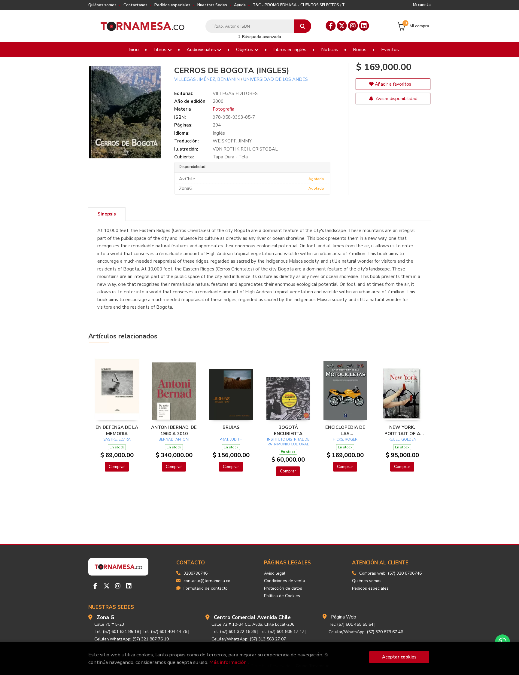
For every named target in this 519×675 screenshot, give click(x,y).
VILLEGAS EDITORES (235, 93)
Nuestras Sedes (212, 5)
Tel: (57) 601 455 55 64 (351, 624)
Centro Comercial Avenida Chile (252, 617)
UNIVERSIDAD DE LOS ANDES (275, 79)
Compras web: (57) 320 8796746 (390, 573)
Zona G (105, 617)
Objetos (245, 49)
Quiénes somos (102, 5)
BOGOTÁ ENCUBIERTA (288, 430)
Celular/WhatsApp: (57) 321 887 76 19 (131, 639)
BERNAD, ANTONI (174, 439)
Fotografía (223, 109)
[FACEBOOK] (331, 26)
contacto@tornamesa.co (207, 581)
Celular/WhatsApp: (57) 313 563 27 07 (248, 639)
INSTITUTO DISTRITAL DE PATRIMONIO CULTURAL (288, 442)
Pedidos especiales (172, 5)
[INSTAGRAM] (353, 26)
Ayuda (240, 5)
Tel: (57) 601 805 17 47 (282, 631)
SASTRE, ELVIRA (117, 439)
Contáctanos (135, 5)
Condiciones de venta (284, 581)
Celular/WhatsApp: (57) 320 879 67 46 (366, 632)
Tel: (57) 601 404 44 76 (164, 631)
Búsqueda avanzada (261, 37)
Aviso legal (274, 573)
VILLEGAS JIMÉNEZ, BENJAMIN (207, 79)
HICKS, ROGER (345, 439)
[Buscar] (302, 26)
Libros (160, 49)
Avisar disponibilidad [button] (396, 99)
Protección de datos (283, 588)
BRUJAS (231, 427)
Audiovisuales (202, 49)
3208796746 (196, 573)
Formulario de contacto (206, 588)
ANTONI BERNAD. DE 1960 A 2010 (174, 430)
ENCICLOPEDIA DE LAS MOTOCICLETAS (345, 430)
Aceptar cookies (399, 657)
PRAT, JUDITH (231, 439)
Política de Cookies (282, 596)
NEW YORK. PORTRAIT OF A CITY (402, 430)
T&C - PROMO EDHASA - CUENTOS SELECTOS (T (299, 5)
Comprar (117, 466)
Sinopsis (107, 214)
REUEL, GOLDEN (402, 439)
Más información (228, 662)
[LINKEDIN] (364, 26)
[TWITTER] (342, 26)
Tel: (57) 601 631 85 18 (116, 631)
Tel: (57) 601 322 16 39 (233, 631)
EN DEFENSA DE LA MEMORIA (117, 430)
